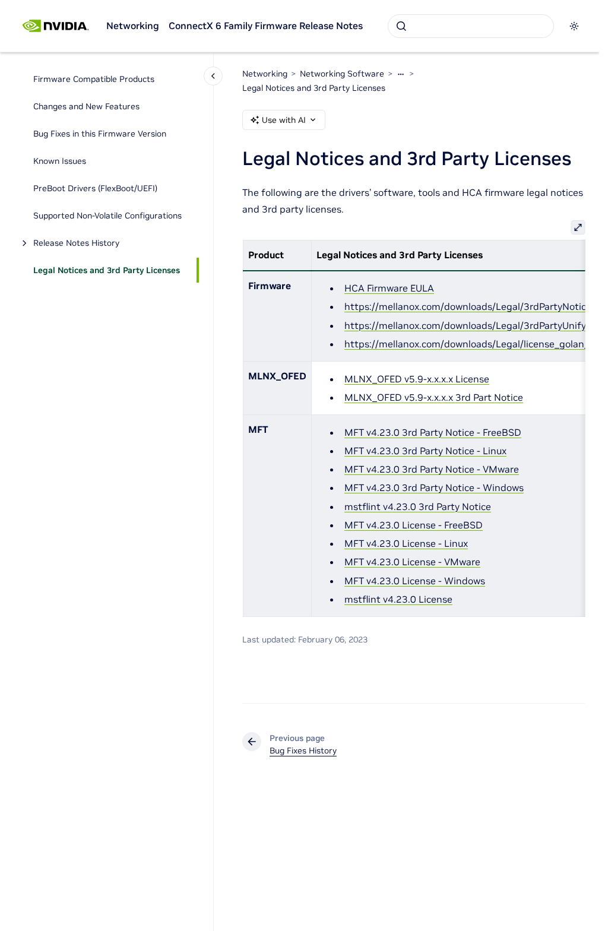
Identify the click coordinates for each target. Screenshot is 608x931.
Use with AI (284, 120)
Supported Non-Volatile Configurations (107, 215)
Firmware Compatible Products (93, 79)
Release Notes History (76, 243)
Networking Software (342, 73)
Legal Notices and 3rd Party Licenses (106, 270)
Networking (132, 25)
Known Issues (59, 161)
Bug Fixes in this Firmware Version (99, 133)
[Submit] (401, 26)
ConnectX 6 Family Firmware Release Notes (266, 25)
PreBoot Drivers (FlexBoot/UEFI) (95, 188)
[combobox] (470, 26)
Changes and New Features (86, 106)
